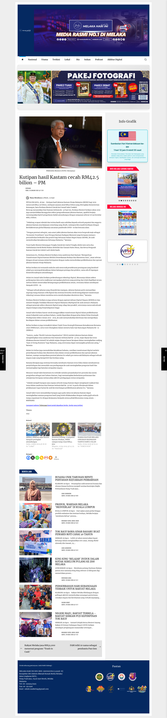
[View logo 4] (125, 262)
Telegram (43, 405)
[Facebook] (28, 458)
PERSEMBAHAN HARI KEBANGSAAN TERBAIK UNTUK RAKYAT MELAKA (76, 587)
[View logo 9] (137, 262)
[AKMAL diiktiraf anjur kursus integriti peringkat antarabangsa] (38, 429)
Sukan (87, 59)
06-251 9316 (28, 686)
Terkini (56, 59)
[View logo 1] (117, 262)
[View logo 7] (132, 262)
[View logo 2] (120, 262)
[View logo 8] (135, 262)
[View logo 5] (127, 262)
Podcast (99, 59)
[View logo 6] (130, 262)
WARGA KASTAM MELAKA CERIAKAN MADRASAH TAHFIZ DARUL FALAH (88, 439)
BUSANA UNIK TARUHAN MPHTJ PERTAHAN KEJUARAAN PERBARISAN (76, 478)
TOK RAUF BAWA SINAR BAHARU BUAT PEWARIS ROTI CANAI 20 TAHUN (77, 533)
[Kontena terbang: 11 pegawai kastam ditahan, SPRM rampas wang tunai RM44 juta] (63, 429)
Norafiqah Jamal (66, 578)
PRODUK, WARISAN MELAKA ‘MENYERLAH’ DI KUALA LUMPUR (75, 506)
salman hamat (65, 602)
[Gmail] (46, 458)
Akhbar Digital (114, 59)
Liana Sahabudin (66, 493)
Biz (78, 59)
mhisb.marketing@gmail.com (37, 689)
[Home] (22, 59)
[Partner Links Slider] (127, 249)
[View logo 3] (122, 262)
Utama (44, 59)
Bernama (28, 188)
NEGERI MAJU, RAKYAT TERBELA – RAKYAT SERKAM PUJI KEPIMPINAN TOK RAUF (76, 616)
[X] (33, 458)
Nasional (32, 59)
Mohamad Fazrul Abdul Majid (70, 521)
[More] (50, 458)
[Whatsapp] (37, 458)
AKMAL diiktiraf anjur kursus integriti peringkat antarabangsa (37, 439)
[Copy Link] (42, 458)
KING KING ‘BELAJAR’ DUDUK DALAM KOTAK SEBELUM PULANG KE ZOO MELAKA (77, 561)
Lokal (67, 59)
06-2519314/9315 (29, 684)
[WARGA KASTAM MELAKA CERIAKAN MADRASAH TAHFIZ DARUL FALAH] (89, 429)
